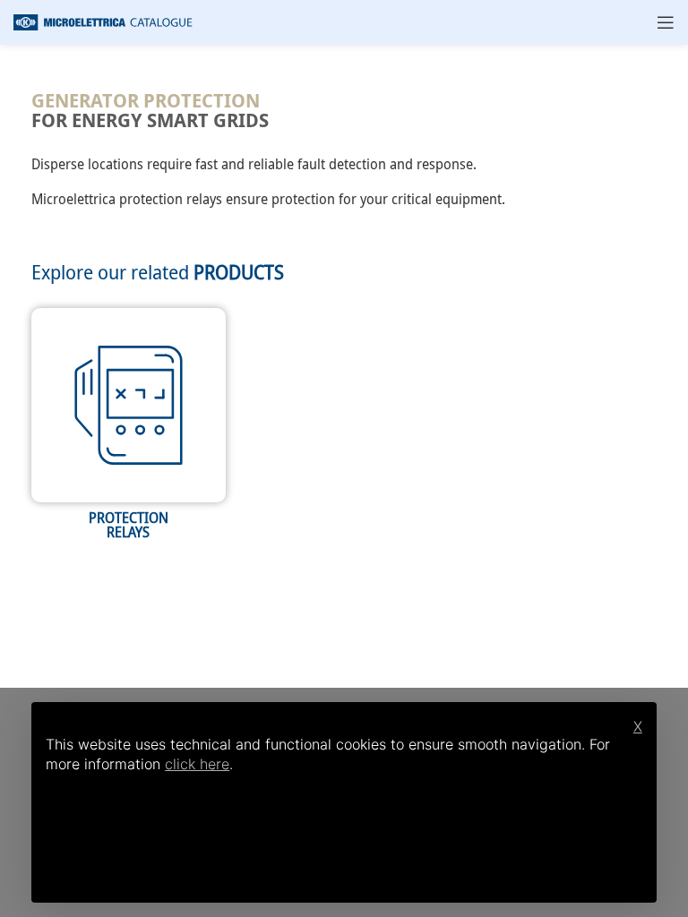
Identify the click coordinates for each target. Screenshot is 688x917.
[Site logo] (103, 21)
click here (197, 764)
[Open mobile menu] (666, 22)
